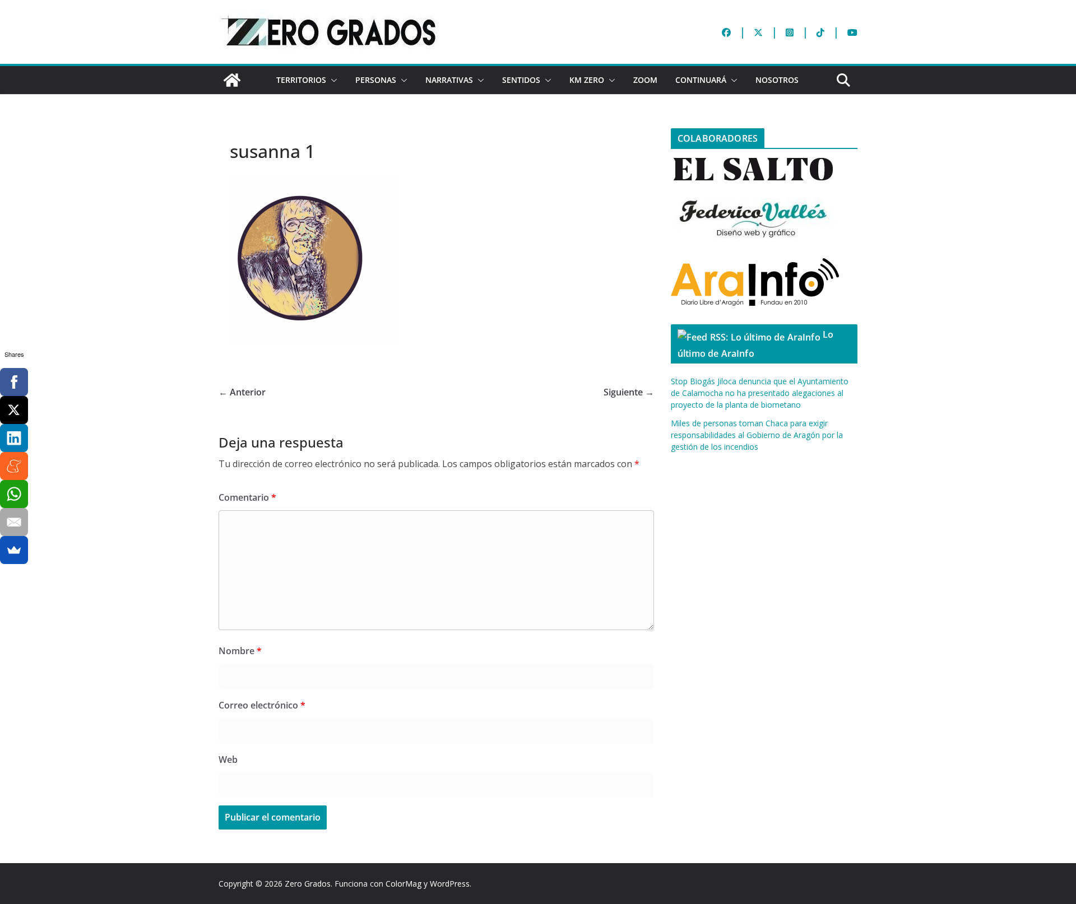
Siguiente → (629, 392)
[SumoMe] (14, 550)
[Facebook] (14, 382)
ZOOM (645, 79)
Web (228, 759)
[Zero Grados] (232, 80)
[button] (331, 80)
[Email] (14, 522)
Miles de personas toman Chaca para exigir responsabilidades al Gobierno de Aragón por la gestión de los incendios (757, 435)
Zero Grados (308, 883)
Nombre (240, 651)
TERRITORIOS (301, 79)
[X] (14, 410)
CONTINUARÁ (700, 79)
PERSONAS (375, 79)
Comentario (247, 497)
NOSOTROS (777, 79)
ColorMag (403, 883)
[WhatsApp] (14, 494)
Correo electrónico (262, 705)
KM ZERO (586, 79)
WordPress (450, 883)
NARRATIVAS (449, 79)
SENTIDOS (521, 79)
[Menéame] (14, 466)
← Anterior (242, 392)
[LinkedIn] (14, 438)
